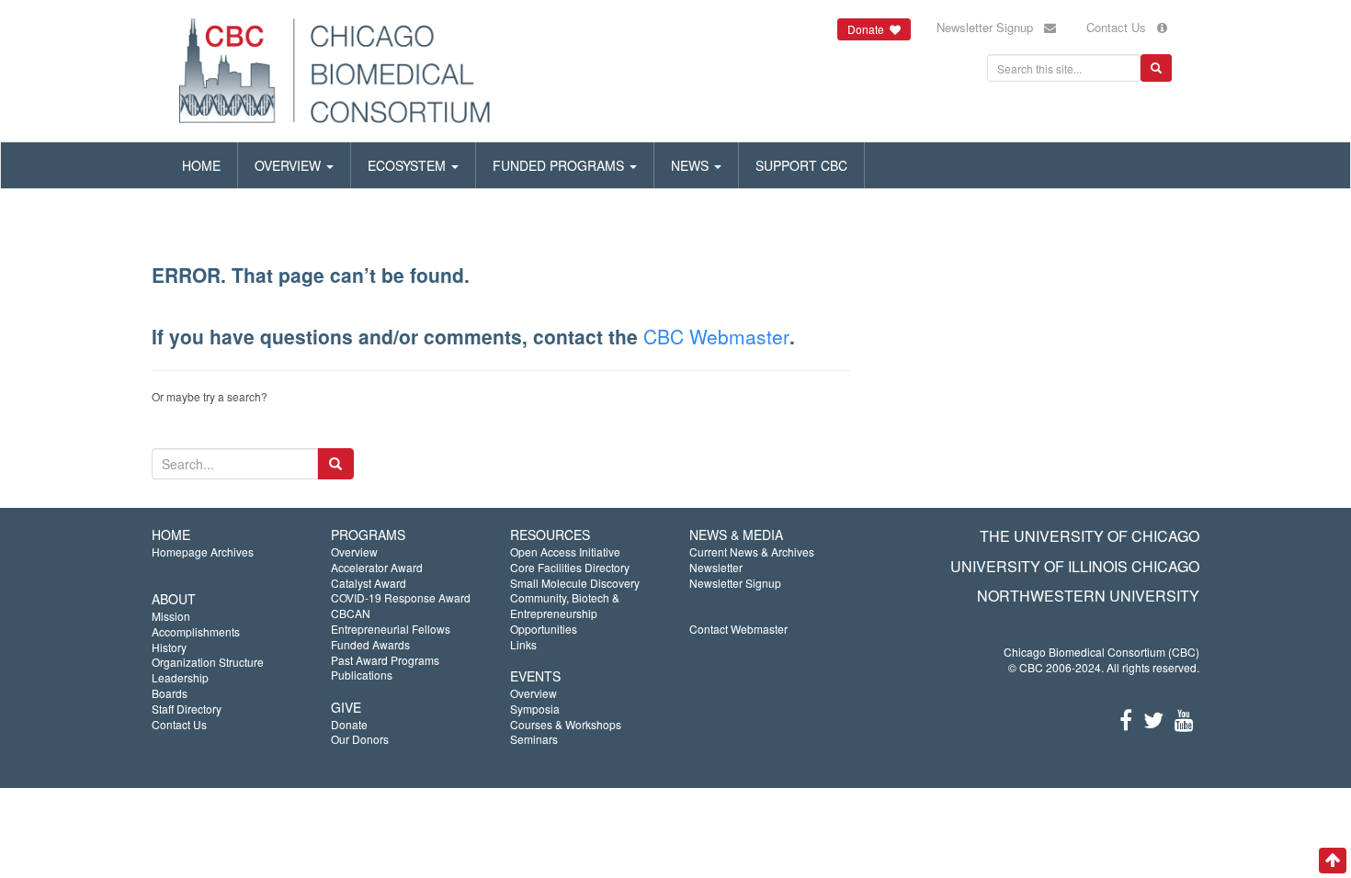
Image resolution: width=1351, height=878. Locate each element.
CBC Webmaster (716, 336)
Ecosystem (408, 165)
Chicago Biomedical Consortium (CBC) (1101, 651)
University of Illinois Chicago (1074, 566)
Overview (289, 165)
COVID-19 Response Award (401, 597)
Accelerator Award (377, 567)
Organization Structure (208, 662)
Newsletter (716, 567)
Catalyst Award (368, 583)
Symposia (535, 708)
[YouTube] (1184, 719)
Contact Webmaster (738, 628)
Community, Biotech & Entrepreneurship (564, 605)
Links (523, 644)
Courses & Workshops (565, 724)
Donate (349, 724)
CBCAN (350, 613)
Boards (169, 693)
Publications (361, 674)
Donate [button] (868, 29)
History (169, 647)
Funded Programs (560, 165)
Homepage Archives (203, 551)
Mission (171, 616)
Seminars (534, 739)
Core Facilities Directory (570, 567)
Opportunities (543, 628)
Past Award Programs (385, 660)
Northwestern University (1088, 595)
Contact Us (1121, 27)
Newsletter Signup (990, 27)
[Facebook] (1125, 719)
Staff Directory (186, 708)
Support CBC (801, 165)
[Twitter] (1153, 719)
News (691, 165)
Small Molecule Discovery (575, 583)
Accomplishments (196, 631)
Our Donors (360, 739)
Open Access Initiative (565, 551)
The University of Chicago (1089, 535)
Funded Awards (370, 644)
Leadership (180, 677)
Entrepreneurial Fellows (390, 628)
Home (201, 165)
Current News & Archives (751, 551)
